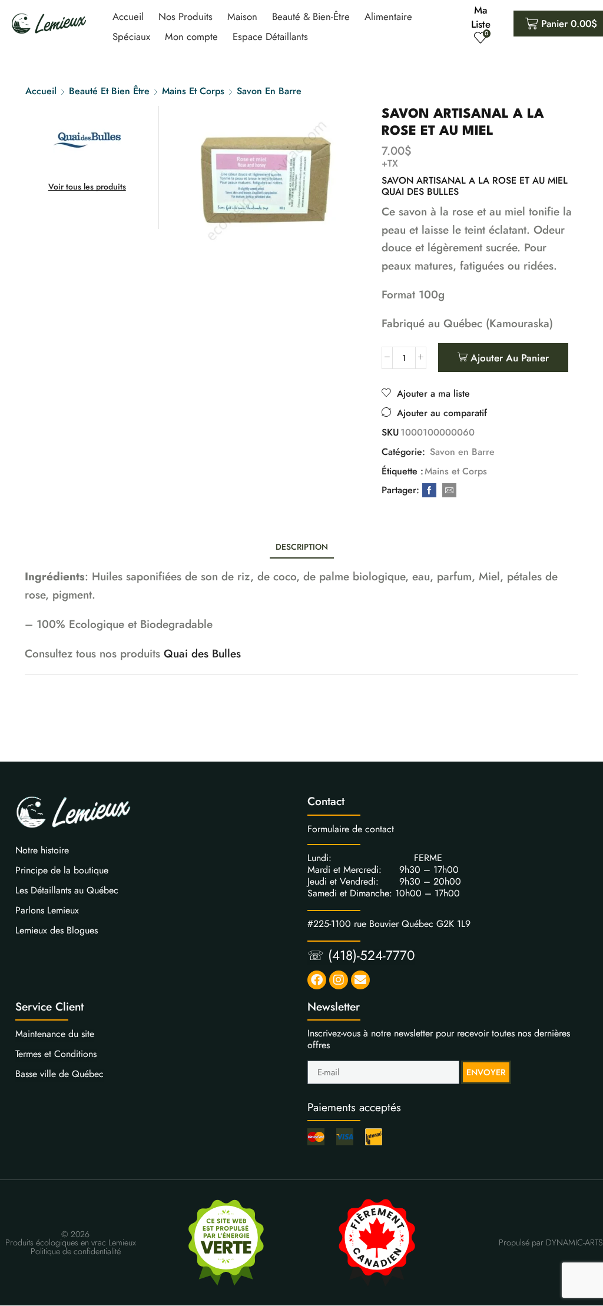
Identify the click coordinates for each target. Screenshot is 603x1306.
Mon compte (191, 36)
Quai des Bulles (202, 654)
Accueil (128, 16)
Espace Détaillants (270, 36)
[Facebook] (429, 491)
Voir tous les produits (87, 186)
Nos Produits (185, 16)
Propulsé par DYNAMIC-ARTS (551, 1242)
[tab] (302, 547)
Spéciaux (131, 36)
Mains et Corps (193, 91)
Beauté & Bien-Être (311, 16)
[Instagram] (338, 980)
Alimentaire (388, 16)
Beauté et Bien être (109, 91)
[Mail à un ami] (447, 491)
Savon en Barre (269, 91)
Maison (242, 16)
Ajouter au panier (510, 358)
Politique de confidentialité (76, 1251)
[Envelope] (360, 980)
